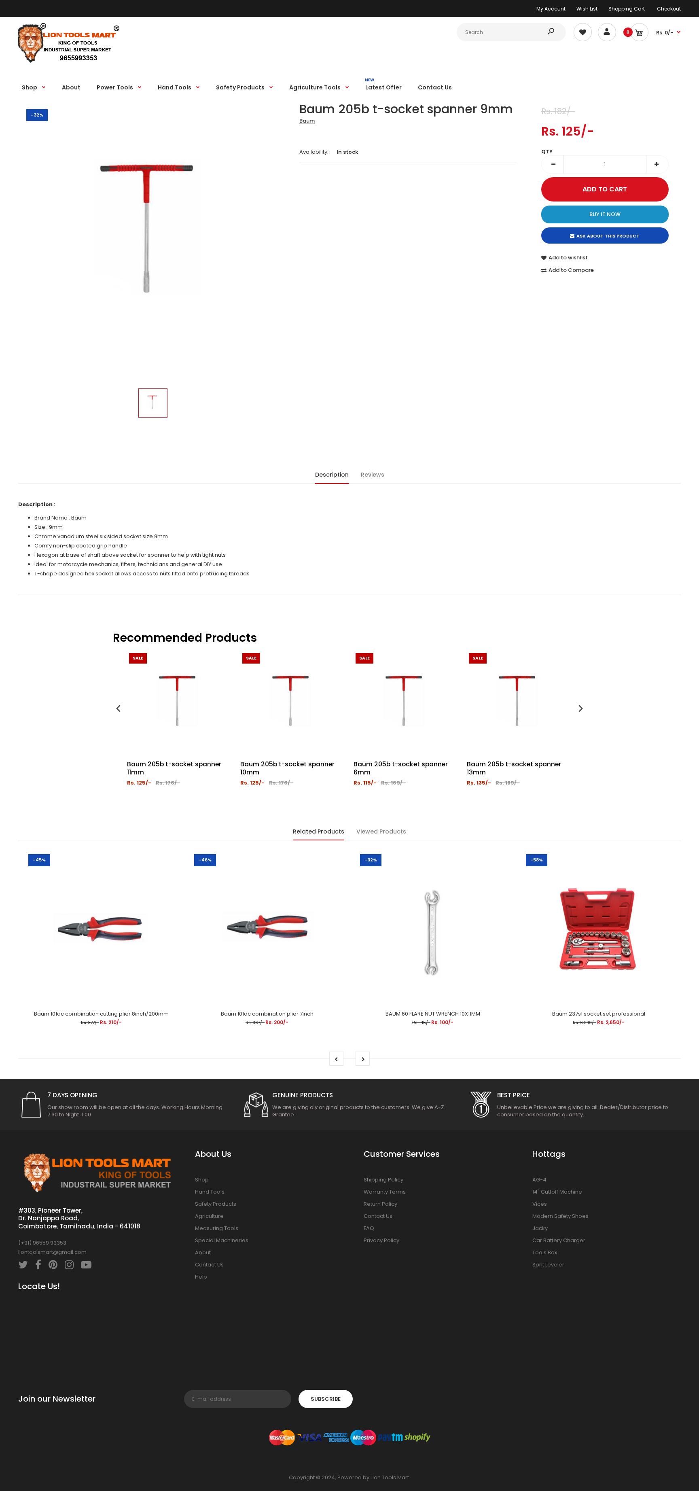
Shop (202, 1179)
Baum (307, 121)
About (203, 1252)
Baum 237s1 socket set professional (598, 1014)
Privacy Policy (381, 1240)
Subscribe (326, 1399)
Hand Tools (210, 1192)
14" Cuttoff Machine (557, 1192)
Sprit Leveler (548, 1264)
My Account (551, 8)
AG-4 (539, 1179)
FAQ (369, 1228)
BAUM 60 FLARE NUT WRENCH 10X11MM (433, 1014)
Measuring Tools (216, 1228)
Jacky (540, 1228)
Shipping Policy (383, 1179)
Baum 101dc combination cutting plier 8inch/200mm (101, 1014)
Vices (539, 1204)
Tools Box (544, 1252)
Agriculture (209, 1216)
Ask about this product (608, 236)
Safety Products (215, 1204)
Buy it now (605, 214)
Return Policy (380, 1204)
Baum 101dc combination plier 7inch (267, 1014)
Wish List (586, 8)
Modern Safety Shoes (560, 1216)
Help (201, 1277)
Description (332, 475)
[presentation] (118, 709)
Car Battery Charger (558, 1240)
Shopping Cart (626, 8)
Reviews (372, 475)
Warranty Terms (385, 1192)
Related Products (318, 831)
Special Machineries (221, 1240)
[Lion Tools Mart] (68, 62)
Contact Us (209, 1264)
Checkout (669, 8)
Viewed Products (381, 831)
